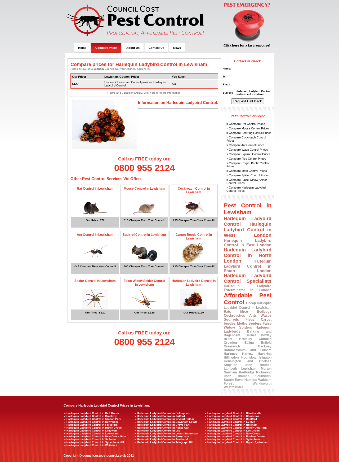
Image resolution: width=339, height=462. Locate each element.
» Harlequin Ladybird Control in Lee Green (232, 430)
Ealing (249, 343)
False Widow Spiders (247, 325)
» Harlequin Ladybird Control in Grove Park (162, 424)
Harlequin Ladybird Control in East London (247, 242)
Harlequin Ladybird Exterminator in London (247, 288)
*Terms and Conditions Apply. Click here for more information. (144, 92)
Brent (228, 339)
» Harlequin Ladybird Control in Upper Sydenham (236, 442)
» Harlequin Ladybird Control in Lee (157, 430)
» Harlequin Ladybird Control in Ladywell (90, 430)
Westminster (233, 387)
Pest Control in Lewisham (247, 209)
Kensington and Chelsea (247, 361)
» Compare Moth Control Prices (246, 170)
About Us (133, 47)
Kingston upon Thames (247, 365)
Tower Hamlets (246, 380)
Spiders (254, 323)
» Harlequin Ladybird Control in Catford (160, 416)
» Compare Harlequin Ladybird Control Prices (246, 189)
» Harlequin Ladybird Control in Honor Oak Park (236, 427)
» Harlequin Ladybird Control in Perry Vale (162, 436)
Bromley (245, 339)
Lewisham (249, 369)
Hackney (264, 346)
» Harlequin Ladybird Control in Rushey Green (235, 436)
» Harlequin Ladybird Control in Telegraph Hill (164, 442)
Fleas (250, 319)
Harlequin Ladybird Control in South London (247, 266)
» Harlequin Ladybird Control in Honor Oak (162, 427)
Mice (244, 311)
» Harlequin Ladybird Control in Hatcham (231, 424)
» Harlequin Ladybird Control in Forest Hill (91, 424)
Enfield (266, 343)
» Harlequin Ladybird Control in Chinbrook (232, 416)
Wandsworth (262, 383)
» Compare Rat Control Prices (245, 123)
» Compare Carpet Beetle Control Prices (247, 165)
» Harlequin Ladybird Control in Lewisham (91, 433)
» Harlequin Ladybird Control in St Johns (90, 439)
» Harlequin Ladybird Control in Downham (91, 421)
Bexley (266, 335)
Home (82, 47)
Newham (230, 372)
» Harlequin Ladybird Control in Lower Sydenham (166, 433)
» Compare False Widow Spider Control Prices (246, 181)
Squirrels (231, 319)
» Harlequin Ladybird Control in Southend (161, 439)
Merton (266, 369)
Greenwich (232, 346)
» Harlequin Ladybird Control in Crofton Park (92, 418)
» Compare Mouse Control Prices (247, 128)
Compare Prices (106, 47)
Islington (265, 357)
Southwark (263, 376)
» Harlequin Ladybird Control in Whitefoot (90, 445)
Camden (265, 339)
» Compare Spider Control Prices (247, 175)
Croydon (230, 343)
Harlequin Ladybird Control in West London (247, 229)
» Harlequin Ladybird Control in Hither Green (93, 427)
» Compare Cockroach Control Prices (246, 139)
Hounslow (248, 357)
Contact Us (156, 47)
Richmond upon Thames (247, 374)
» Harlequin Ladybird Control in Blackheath (233, 413)
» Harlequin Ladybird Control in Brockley (90, 416)
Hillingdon (231, 357)
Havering (264, 354)
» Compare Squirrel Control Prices (248, 154)
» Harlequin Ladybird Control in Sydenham (232, 439)
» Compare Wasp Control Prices (247, 149)
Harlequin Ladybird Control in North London (247, 255)
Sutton (229, 380)
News (177, 47)
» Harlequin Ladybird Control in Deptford (231, 418)
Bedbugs (264, 311)
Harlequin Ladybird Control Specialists (247, 278)
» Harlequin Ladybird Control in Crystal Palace (165, 418)
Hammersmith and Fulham (247, 350)
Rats (227, 311)
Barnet (251, 335)
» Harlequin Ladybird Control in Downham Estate (166, 421)
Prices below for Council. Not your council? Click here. (110, 68)
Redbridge (247, 372)
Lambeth (230, 369)
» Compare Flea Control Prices (246, 158)
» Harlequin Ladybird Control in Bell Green (91, 413)
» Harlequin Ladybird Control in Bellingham (162, 413)
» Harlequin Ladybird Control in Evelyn (230, 421)
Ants (253, 315)
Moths (242, 323)
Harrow (247, 354)
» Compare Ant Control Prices (245, 145)
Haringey (231, 354)
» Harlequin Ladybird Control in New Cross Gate (95, 436)
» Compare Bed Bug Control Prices (248, 132)
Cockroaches (234, 315)
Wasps (266, 315)
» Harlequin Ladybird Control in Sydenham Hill (94, 442)
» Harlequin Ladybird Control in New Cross (232, 433)
